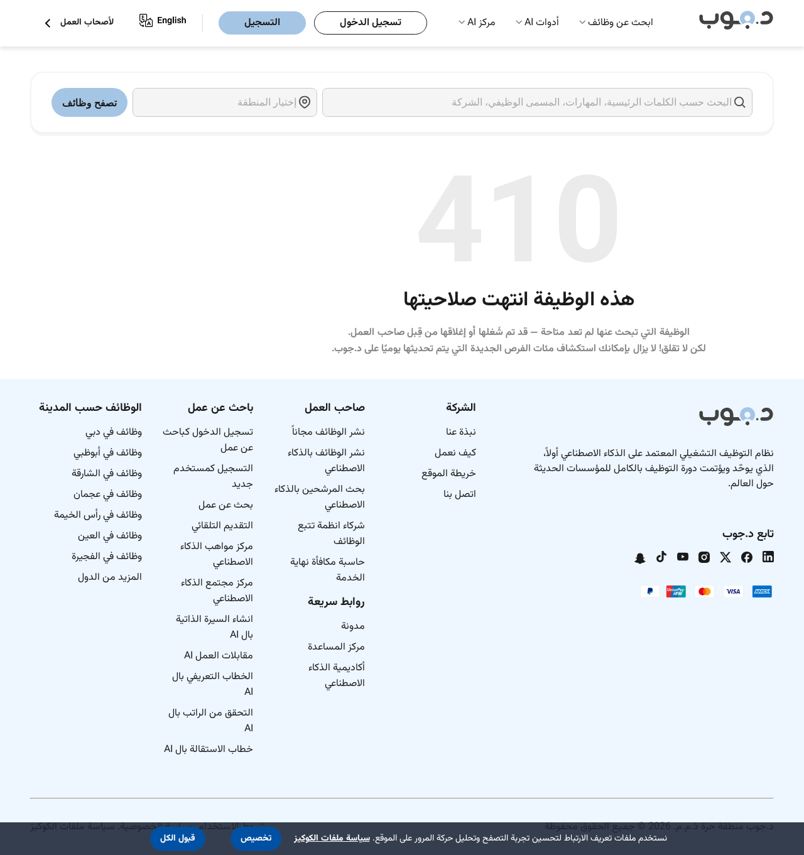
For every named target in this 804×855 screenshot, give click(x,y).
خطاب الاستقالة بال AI (208, 750)
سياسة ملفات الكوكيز (332, 839)
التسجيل (262, 23)
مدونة (353, 626)
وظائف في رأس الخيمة (98, 515)
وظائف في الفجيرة (107, 557)
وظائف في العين (110, 536)
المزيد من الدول (110, 577)
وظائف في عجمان (107, 495)
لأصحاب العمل (87, 23)
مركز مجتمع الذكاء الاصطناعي (217, 591)
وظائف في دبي (113, 432)
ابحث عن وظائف (620, 23)
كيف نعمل (455, 453)
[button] (256, 839)
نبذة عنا (461, 432)
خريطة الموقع (448, 474)
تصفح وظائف (89, 102)
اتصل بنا (459, 495)
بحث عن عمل (225, 505)
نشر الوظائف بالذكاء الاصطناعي (326, 461)
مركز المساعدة (336, 647)
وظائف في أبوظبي (107, 453)
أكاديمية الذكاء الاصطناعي (336, 676)
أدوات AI (541, 23)
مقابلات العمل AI (218, 656)
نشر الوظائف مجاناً (328, 432)
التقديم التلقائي (222, 526)
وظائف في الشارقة (107, 474)
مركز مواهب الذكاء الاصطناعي (216, 554)
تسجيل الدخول (370, 23)
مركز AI (481, 23)
